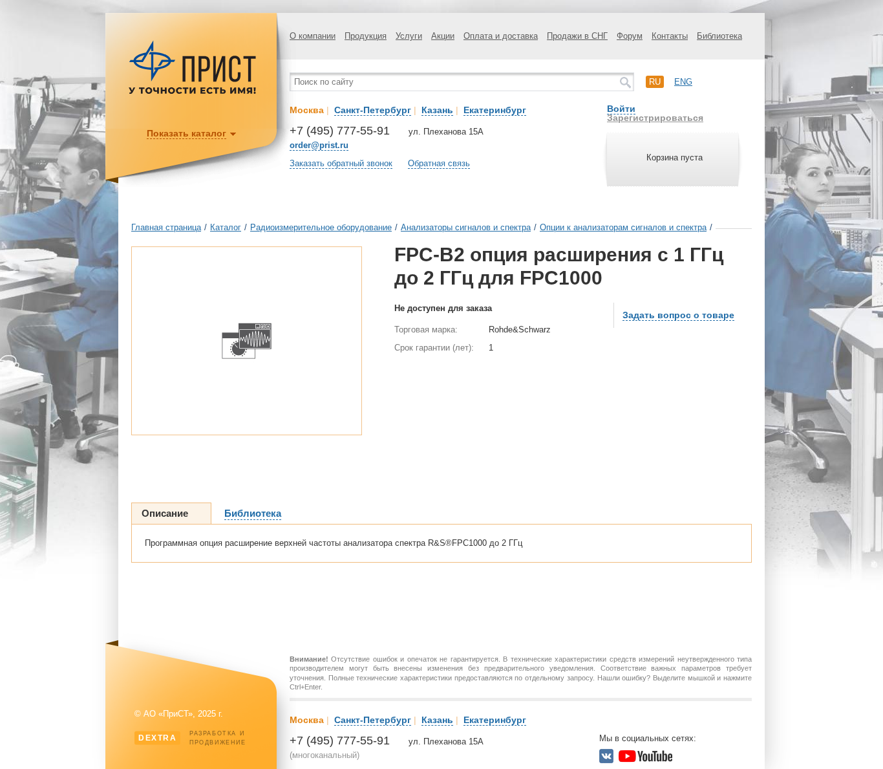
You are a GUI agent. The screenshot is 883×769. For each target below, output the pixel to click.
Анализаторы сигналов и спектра (466, 227)
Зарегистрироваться (655, 118)
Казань (437, 110)
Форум (630, 36)
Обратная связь (439, 163)
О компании (312, 36)
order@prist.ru (319, 145)
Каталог (225, 227)
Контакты (670, 36)
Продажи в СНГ (577, 36)
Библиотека (719, 36)
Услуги (409, 36)
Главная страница (166, 227)
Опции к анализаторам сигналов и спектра (623, 227)
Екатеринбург (494, 110)
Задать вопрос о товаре (678, 315)
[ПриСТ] (192, 92)
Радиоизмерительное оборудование (321, 227)
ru (655, 82)
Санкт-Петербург (372, 110)
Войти (621, 108)
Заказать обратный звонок (341, 163)
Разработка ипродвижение (192, 738)
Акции (442, 36)
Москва (307, 110)
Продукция (366, 36)
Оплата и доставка (500, 36)
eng (683, 82)
